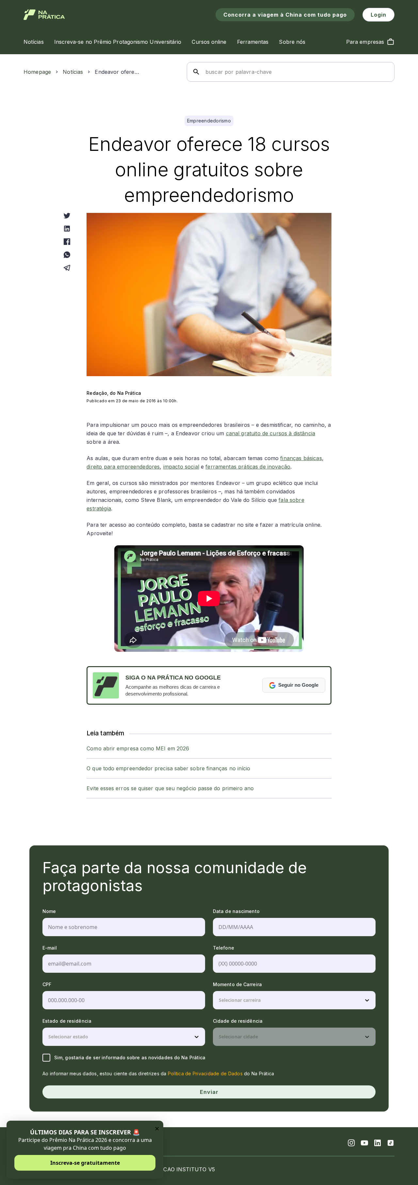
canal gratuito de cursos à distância (270, 433)
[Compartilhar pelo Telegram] (67, 268)
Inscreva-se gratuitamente (85, 1162)
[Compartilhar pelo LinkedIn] (67, 228)
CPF (46, 984)
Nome (49, 911)
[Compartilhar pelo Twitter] (67, 215)
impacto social (181, 466)
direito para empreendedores (123, 466)
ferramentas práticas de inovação (247, 466)
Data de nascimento (236, 911)
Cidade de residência (238, 1021)
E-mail (49, 948)
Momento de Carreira (237, 984)
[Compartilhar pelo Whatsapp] (67, 255)
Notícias (73, 72)
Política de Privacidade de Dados (205, 1073)
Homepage (37, 72)
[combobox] (219, 1000)
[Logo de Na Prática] (44, 14)
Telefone (223, 948)
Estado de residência (66, 1021)
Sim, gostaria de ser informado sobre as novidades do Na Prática (129, 1057)
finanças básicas (301, 458)
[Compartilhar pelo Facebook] (67, 242)
